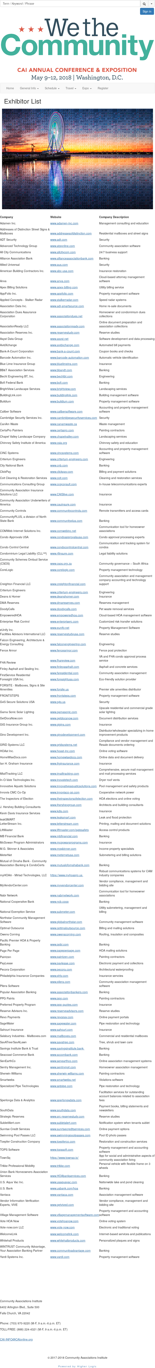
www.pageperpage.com (65, 950)
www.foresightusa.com (64, 679)
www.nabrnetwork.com (64, 895)
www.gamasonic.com (63, 712)
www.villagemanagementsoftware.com (74, 1215)
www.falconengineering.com (68, 644)
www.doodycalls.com (63, 609)
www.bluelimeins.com (64, 364)
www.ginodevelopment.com (67, 734)
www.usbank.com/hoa (64, 1188)
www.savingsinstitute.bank (67, 1048)
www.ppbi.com (59, 944)
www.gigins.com (60, 724)
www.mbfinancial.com (64, 836)
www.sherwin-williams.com (67, 1073)
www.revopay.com (61, 1017)
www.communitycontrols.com (68, 511)
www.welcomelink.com (64, 1234)
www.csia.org (58, 443)
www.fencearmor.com (64, 650)
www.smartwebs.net (63, 1080)
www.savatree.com (62, 1042)
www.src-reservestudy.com (67, 1116)
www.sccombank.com (64, 1055)
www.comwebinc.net (63, 531)
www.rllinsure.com (61, 553)
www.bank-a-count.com (65, 351)
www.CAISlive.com (62, 494)
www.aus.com (59, 265)
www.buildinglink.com (63, 395)
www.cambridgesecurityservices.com (73, 418)
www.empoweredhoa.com (66, 615)
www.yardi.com (59, 1257)
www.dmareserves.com (65, 603)
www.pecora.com (61, 969)
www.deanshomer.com (64, 596)
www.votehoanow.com (64, 1221)
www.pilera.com (60, 982)
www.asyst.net (59, 339)
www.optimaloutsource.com (67, 928)
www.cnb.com (59, 465)
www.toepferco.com (62, 1141)
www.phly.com (59, 976)
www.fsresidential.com (64, 673)
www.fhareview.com (62, 660)
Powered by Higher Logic (77, 1366)
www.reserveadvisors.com (67, 1011)
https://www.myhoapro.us (66, 875)
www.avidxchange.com (64, 345)
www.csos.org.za (61, 563)
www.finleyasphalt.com (64, 667)
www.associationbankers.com (69, 992)
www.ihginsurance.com (65, 763)
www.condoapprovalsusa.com (69, 537)
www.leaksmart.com (63, 817)
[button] (144, 3)
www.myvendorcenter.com (67, 885)
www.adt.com (58, 239)
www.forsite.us (59, 689)
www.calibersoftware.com (66, 411)
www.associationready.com (67, 326)
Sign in (147, 11)
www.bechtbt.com (61, 376)
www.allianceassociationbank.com (71, 258)
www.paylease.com (62, 963)
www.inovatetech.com (64, 780)
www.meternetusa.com (64, 855)
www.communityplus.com (66, 521)
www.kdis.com (59, 811)
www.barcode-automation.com (69, 357)
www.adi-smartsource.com (67, 306)
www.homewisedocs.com (66, 757)
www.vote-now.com (62, 1227)
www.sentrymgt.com (63, 1067)
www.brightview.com (63, 389)
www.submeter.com (62, 912)
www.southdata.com (63, 1110)
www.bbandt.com (61, 370)
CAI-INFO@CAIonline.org (16, 1339)
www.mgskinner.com (63, 849)
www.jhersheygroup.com (66, 805)
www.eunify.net (59, 628)
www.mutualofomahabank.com (69, 865)
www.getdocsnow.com (64, 718)
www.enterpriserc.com (64, 621)
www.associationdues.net (66, 316)
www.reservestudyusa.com (67, 634)
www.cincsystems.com (64, 453)
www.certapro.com (62, 430)
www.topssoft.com (61, 1149)
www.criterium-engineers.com (69, 459)
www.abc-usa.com (61, 271)
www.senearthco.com (64, 1061)
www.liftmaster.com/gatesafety (69, 830)
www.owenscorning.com (65, 934)
